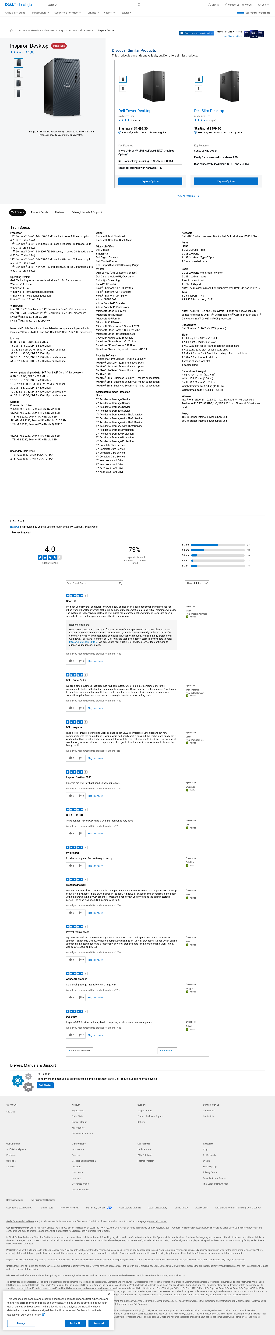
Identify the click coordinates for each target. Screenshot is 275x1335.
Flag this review (95, 661)
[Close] (108, 1294)
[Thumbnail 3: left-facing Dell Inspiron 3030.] (18, 83)
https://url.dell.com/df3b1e (83, 642)
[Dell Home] (11, 30)
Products (10, 1155)
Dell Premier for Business (258, 12)
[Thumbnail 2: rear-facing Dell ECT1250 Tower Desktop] (122, 88)
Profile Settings (79, 1122)
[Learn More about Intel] (254, 33)
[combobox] (93, 4)
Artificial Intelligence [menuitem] (15, 12)
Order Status (78, 1116)
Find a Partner (145, 1149)
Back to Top (166, 1050)
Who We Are (78, 1149)
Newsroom (77, 1172)
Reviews (59, 212)
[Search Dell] (139, 4)
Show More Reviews (80, 1050)
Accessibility (201, 1207)
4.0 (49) (30, 52)
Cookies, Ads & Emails (130, 1207)
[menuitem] (39, 13)
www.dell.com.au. (158, 1221)
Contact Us (208, 1116)
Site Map (10, 1111)
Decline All (75, 1323)
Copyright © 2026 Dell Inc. (19, 1207)
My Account (78, 1110)
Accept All (99, 1323)
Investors (76, 1166)
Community (209, 1110)
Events (206, 1161)
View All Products (186, 196)
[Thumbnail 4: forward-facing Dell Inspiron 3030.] (18, 93)
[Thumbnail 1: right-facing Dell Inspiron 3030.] (18, 63)
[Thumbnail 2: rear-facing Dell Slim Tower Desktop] (198, 88)
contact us (160, 1266)
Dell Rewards (209, 1155)
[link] (232, 4)
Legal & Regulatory (157, 1207)
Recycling (76, 1178)
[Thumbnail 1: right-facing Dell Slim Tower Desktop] (198, 79)
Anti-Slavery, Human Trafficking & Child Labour (238, 1207)
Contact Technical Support (151, 1116)
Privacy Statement (69, 1207)
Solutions (11, 1161)
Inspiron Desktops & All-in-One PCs (76, 30)
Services (10, 1166)
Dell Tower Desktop (134, 111)
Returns (141, 1122)
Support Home (145, 1110)
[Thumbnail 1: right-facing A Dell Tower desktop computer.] (122, 79)
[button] (215, 4)
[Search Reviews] (120, 583)
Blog (205, 1149)
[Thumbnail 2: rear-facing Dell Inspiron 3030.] (18, 73)
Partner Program (146, 1161)
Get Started (45, 1085)
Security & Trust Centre (214, 1178)
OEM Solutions (145, 1155)
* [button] (22, 338)
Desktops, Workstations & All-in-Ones (36, 30)
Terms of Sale (46, 1207)
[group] (61, 90)
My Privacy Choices (96, 1207)
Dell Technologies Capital (84, 1161)
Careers (76, 1155)
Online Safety (181, 1207)
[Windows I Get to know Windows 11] (196, 33)
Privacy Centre (210, 1172)
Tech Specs (17, 212)
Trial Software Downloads (215, 1184)
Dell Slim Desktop (209, 111)
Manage (21, 1323)
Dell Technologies (14, 1200)
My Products (78, 1127)
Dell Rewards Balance (82, 1133)
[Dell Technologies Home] (19, 4)
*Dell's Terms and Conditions (20, 1221)
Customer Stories (80, 1189)
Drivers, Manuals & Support (86, 212)
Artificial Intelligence (16, 1149)
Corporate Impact (80, 1184)
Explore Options (150, 181)
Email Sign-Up (210, 1166)
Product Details (39, 212)
